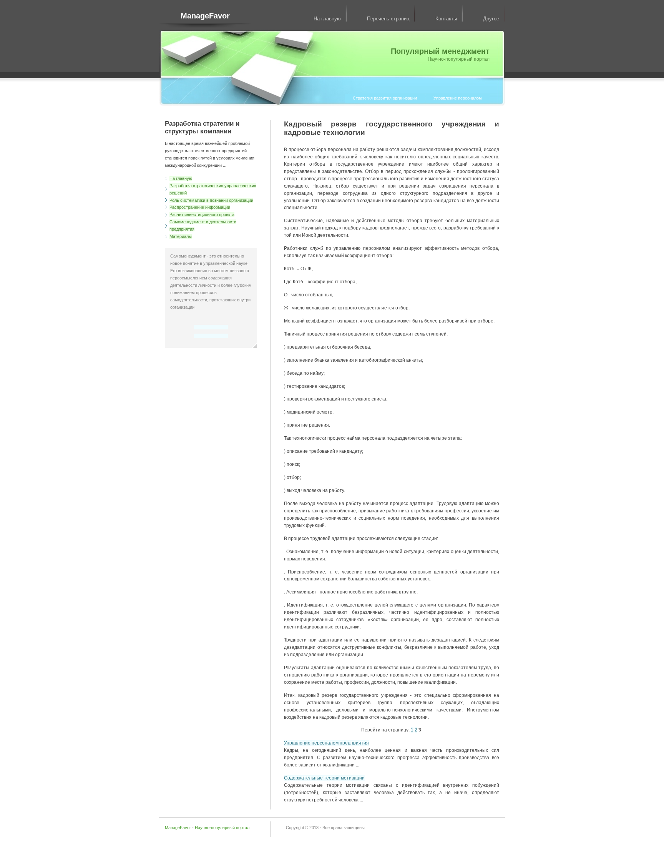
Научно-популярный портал (222, 827)
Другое (491, 19)
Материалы (180, 236)
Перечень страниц (388, 19)
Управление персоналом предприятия (326, 743)
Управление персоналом (457, 98)
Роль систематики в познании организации (211, 200)
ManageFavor (205, 16)
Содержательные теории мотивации (324, 778)
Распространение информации (199, 207)
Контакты (446, 19)
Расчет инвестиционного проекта (201, 214)
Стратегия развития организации (385, 98)
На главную (327, 19)
